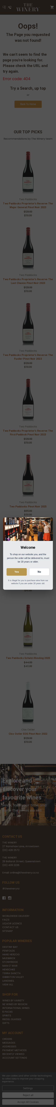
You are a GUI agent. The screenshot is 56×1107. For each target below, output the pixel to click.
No (39, 571)
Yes (16, 571)
